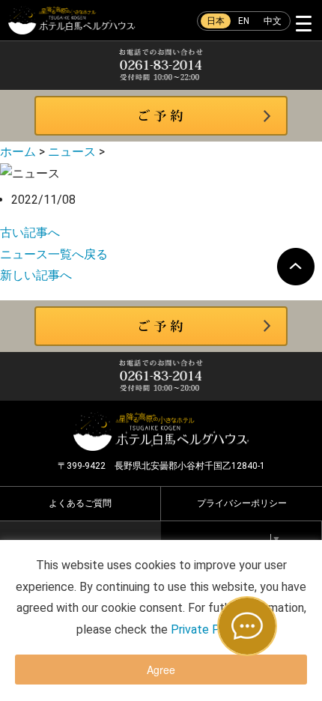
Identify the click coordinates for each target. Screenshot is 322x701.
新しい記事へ (36, 275)
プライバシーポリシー (242, 503)
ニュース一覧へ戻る (54, 254)
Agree (161, 669)
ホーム (18, 152)
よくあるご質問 (80, 503)
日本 (216, 21)
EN (243, 21)
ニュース (72, 152)
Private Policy (207, 629)
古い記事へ (30, 232)
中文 (273, 21)
